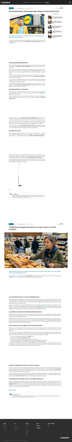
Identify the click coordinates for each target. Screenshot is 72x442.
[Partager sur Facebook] (61, 8)
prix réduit (46, 300)
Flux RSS (19, 440)
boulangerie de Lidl (12, 390)
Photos (4, 429)
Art (26, 427)
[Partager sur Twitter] (62, 8)
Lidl (9, 189)
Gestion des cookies (24, 440)
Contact (16, 440)
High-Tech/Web (51, 423)
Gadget (15, 429)
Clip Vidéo (5, 425)
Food (43, 2)
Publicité (26, 433)
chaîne (27, 119)
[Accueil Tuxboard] (5, 2)
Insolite (15, 425)
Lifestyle (47, 2)
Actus (30, 2)
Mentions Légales (11, 440)
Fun (33, 2)
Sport (36, 2)
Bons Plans (25, 2)
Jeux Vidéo (27, 431)
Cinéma (4, 427)
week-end (22, 306)
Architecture (27, 425)
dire (12, 41)
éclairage (41, 93)
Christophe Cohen (21, 224)
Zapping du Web (17, 427)
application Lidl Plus (41, 306)
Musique (38, 428)
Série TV (26, 434)
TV (48, 425)
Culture (39, 2)
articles (25, 70)
